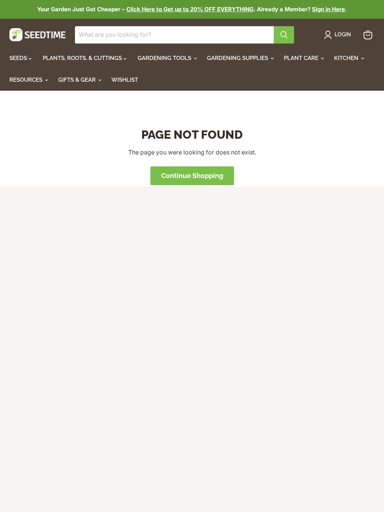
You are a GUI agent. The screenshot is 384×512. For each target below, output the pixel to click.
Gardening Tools (165, 58)
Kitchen (347, 58)
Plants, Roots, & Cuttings (83, 58)
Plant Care (302, 58)
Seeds (18, 58)
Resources (26, 79)
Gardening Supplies (238, 58)
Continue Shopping (192, 176)
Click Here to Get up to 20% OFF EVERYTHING (190, 9)
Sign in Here (328, 9)
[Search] (284, 34)
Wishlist (124, 79)
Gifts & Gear (77, 79)
